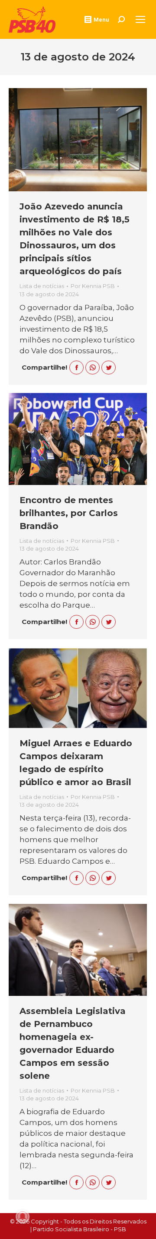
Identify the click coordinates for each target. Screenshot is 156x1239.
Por (93, 285)
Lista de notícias (42, 285)
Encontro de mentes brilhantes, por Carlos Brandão (69, 513)
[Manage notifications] (22, 1216)
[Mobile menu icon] (140, 19)
